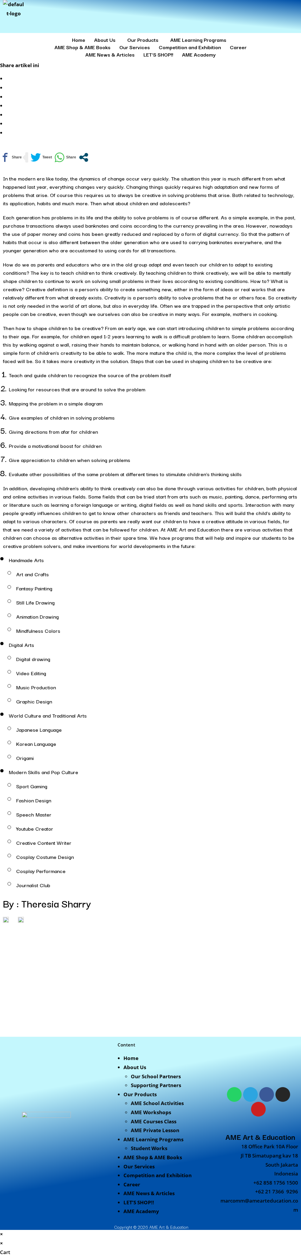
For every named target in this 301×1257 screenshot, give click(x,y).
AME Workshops (151, 1112)
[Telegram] (250, 1094)
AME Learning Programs (198, 39)
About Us (105, 39)
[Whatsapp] (234, 1094)
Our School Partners (156, 1076)
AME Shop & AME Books (82, 47)
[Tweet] (41, 157)
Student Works (149, 1148)
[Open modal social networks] (83, 157)
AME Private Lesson (155, 1130)
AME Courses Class (153, 1121)
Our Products (142, 39)
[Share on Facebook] (11, 157)
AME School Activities (157, 1103)
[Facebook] (266, 1094)
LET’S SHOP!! (158, 54)
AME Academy (199, 54)
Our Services (134, 47)
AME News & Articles (110, 54)
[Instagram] (282, 1094)
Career (238, 47)
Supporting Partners (156, 1085)
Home (78, 39)
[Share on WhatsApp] (65, 157)
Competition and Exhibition (190, 47)
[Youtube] (258, 1109)
